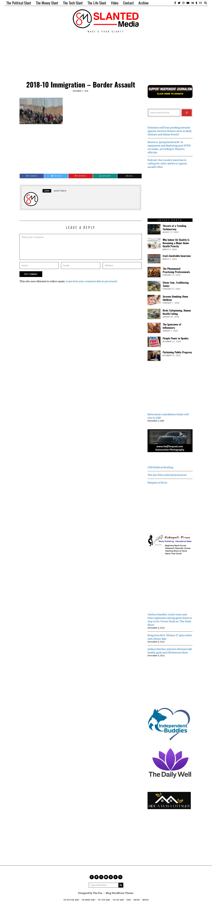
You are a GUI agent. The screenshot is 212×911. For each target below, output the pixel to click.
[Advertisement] (106, 53)
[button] (120, 885)
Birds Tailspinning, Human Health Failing (177, 311)
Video (114, 3)
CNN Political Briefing (160, 467)
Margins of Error (157, 482)
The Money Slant (47, 3)
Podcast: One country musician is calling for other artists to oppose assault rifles (167, 163)
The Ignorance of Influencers (172, 325)
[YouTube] (188, 3)
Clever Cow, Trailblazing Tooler (176, 284)
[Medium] (193, 3)
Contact (128, 3)
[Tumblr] (196, 3)
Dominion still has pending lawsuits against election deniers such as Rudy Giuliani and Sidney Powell (170, 131)
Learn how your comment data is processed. (91, 281)
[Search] (187, 112)
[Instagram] (183, 3)
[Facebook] (175, 3)
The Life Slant (96, 3)
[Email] (200, 3)
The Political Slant (18, 3)
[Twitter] (179, 3)
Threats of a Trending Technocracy (174, 227)
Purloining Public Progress (177, 352)
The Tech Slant (73, 3)
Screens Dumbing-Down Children (175, 298)
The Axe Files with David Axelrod (167, 475)
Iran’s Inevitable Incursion (177, 256)
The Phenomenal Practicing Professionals (176, 270)
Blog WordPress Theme (119, 893)
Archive (143, 3)
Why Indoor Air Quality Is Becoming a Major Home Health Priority (176, 243)
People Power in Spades (175, 338)
